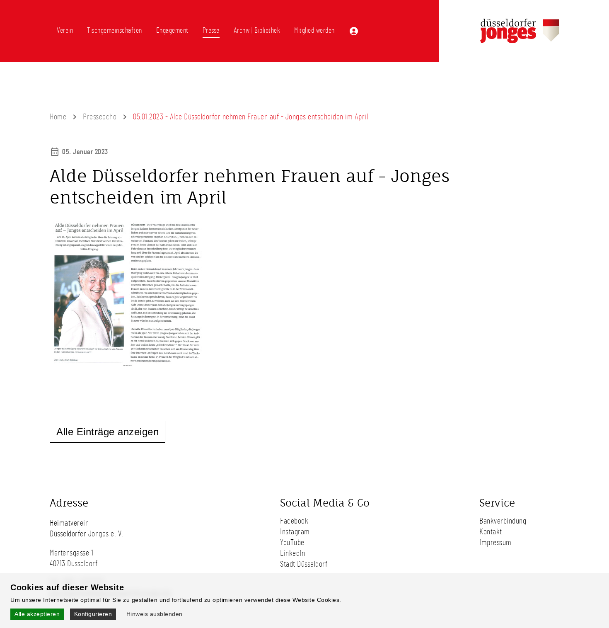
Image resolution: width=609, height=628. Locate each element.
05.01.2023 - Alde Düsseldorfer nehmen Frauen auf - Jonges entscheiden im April (250, 117)
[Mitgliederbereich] (354, 31)
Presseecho (99, 117)
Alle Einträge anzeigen (107, 431)
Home (58, 117)
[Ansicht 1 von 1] (128, 368)
